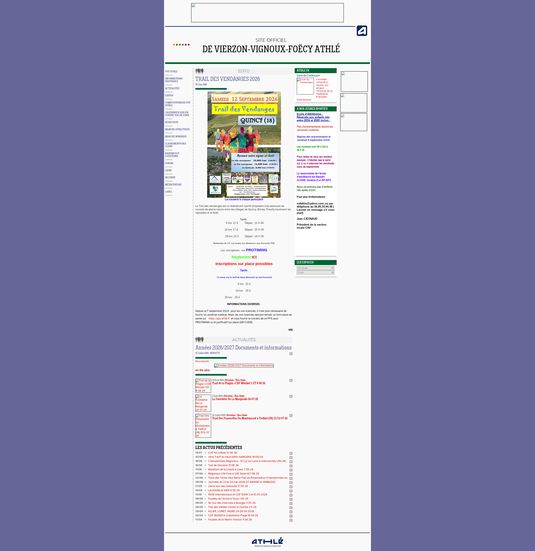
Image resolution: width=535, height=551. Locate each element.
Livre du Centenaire (308, 75)
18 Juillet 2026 (218, 415)
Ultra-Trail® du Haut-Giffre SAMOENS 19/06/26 (235, 457)
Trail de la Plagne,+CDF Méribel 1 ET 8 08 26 (238, 383)
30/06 (199, 457)
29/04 (199, 511)
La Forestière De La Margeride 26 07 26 (235, 399)
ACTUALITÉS (172, 88)
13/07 (198, 452)
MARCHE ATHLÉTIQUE (177, 129)
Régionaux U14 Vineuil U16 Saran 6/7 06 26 (233, 473)
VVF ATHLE (171, 71)
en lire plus (202, 370)
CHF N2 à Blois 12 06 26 (222, 452)
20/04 (199, 515)
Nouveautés (202, 361)
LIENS (168, 170)
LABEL (168, 191)
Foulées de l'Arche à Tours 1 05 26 (228, 498)
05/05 (199, 507)
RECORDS (170, 177)
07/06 (199, 473)
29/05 (199, 482)
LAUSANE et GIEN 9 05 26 (224, 490)
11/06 (198, 469)
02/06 (199, 478)
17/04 (198, 519)
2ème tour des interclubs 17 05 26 (228, 486)
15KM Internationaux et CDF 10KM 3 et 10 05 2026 (237, 494)
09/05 (199, 498)
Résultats (229, 380)
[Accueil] (181, 44)
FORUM (169, 163)
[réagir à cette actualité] (291, 353)
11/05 (198, 494)
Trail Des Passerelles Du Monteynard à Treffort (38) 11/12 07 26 (250, 418)
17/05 (198, 486)
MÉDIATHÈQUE (173, 184)
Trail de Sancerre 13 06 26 (223, 465)
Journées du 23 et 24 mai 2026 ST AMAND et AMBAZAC (242, 482)
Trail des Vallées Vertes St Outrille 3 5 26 (232, 507)
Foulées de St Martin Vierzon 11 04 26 (230, 519)
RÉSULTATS (171, 122)
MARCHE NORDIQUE (176, 136)
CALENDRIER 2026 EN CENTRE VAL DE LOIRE (177, 114)
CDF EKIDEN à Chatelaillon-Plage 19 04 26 (233, 515)
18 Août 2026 (218, 380)
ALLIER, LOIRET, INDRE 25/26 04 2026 (231, 511)
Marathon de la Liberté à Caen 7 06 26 (230, 469)
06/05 (199, 503)
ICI (254, 257)
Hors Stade (241, 380)
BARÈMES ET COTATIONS (172, 155)
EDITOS (169, 95)
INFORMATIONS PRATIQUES (173, 80)
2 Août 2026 (217, 396)
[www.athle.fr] (362, 35)
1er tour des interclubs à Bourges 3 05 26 (232, 503)
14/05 (198, 490)
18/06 (198, 461)
